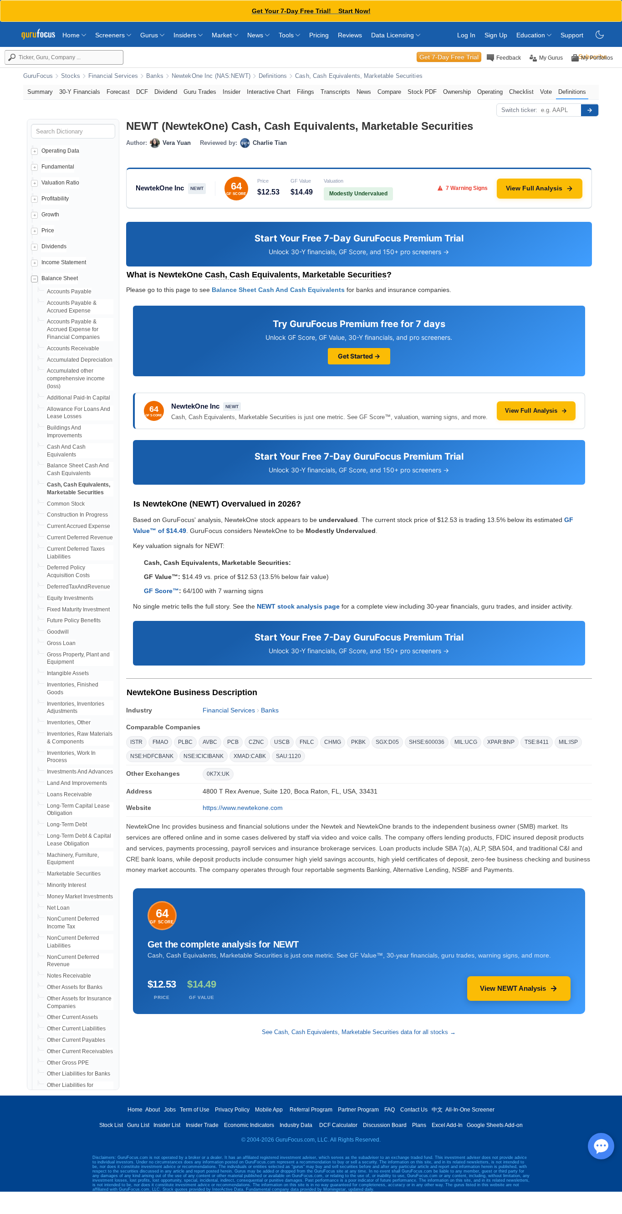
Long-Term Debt (67, 824)
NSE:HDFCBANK (151, 756)
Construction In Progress (77, 515)
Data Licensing (393, 35)
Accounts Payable (69, 291)
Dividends (53, 246)
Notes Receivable (69, 976)
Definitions (273, 76)
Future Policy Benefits (74, 620)
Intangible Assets (68, 673)
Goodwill (58, 632)
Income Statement (63, 262)
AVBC (210, 742)
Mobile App (269, 1109)
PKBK (358, 742)
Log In (466, 35)
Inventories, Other (69, 722)
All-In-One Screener (470, 1109)
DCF (142, 91)
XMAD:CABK (250, 756)
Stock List (111, 1125)
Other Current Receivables (80, 1051)
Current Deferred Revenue (80, 537)
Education (531, 35)
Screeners (111, 35)
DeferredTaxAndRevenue (78, 587)
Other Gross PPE (68, 1063)
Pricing (319, 35)
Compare (389, 91)
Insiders (185, 35)
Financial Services (113, 76)
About (152, 1109)
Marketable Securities (74, 874)
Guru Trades (200, 91)
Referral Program (311, 1109)
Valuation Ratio (60, 182)
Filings (305, 91)
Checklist (521, 91)
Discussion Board (385, 1125)
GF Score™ (161, 590)
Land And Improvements (77, 783)
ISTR (136, 742)
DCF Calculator (338, 1125)
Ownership (457, 91)
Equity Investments (70, 598)
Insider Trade (202, 1125)
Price (47, 230)
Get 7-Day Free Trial (449, 57)
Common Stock (66, 504)
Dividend (165, 91)
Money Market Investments (80, 896)
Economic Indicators (249, 1125)
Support (572, 35)
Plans (419, 1125)
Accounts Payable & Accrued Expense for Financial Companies (73, 329)
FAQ (389, 1109)
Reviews (350, 35)
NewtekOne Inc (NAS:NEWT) (211, 76)
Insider (231, 91)
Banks (154, 76)
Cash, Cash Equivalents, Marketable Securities (359, 76)
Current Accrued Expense (78, 526)
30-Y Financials (79, 91)
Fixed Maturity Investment (78, 609)
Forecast (118, 91)
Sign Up (495, 35)
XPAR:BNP (501, 742)
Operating (490, 91)
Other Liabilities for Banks (78, 1074)
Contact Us (414, 1109)
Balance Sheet (59, 278)
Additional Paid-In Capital (78, 397)
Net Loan (58, 908)
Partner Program (358, 1109)
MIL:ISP (568, 742)
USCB (282, 742)
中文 (437, 1109)
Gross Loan (61, 643)
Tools (287, 35)
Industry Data (296, 1125)
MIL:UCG (465, 742)
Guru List (138, 1125)
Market (223, 35)
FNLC (307, 742)
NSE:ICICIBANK (204, 756)
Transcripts (335, 91)
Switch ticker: (519, 110)
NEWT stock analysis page (298, 606)
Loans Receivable (69, 794)
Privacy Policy (232, 1109)
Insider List (166, 1125)
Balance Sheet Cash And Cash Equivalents (278, 289)
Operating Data (60, 151)
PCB (233, 742)
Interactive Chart (269, 91)
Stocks (70, 76)
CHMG (332, 742)
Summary (40, 91)
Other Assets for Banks (74, 987)
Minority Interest (66, 885)
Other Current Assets (72, 1017)
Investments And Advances (80, 771)
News (256, 35)
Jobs (170, 1109)
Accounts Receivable (73, 348)
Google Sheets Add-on (495, 1125)
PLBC (185, 742)
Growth (50, 214)
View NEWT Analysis (513, 988)
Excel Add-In (447, 1125)
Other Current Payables (76, 1040)
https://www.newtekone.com (243, 807)
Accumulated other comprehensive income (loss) (76, 378)
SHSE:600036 (426, 742)
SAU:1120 (288, 756)
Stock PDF (422, 91)
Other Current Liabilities (76, 1028)
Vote (546, 91)
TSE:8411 (537, 742)
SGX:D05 (387, 742)
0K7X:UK (218, 774)
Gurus (150, 35)
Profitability (55, 198)
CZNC (256, 742)
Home (72, 35)
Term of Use (194, 1109)
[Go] (589, 110)
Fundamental (57, 167)
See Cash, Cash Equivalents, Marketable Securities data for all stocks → (359, 1032)
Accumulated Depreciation (79, 360)
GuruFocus (38, 76)
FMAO (160, 742)
